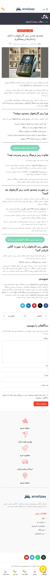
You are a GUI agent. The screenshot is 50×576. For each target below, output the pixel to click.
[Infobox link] (25, 423)
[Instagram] (43, 557)
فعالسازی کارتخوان (38, 526)
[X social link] (40, 305)
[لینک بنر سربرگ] (25, 3)
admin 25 (34, 44)
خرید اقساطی (40, 534)
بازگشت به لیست (25, 316)
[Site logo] (25, 9)
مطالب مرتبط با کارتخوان (34, 22)
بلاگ (43, 518)
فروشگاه (41, 530)
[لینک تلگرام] (22, 305)
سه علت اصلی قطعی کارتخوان (25, 148)
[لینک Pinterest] (34, 305)
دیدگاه (45, 338)
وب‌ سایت (45, 385)
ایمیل (45, 375)
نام (46, 365)
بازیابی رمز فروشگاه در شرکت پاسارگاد (32, 262)
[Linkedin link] (28, 305)
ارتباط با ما (41, 522)
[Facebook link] (46, 305)
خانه (46, 22)
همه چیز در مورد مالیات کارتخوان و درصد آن (25, 240)
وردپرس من (24, 566)
